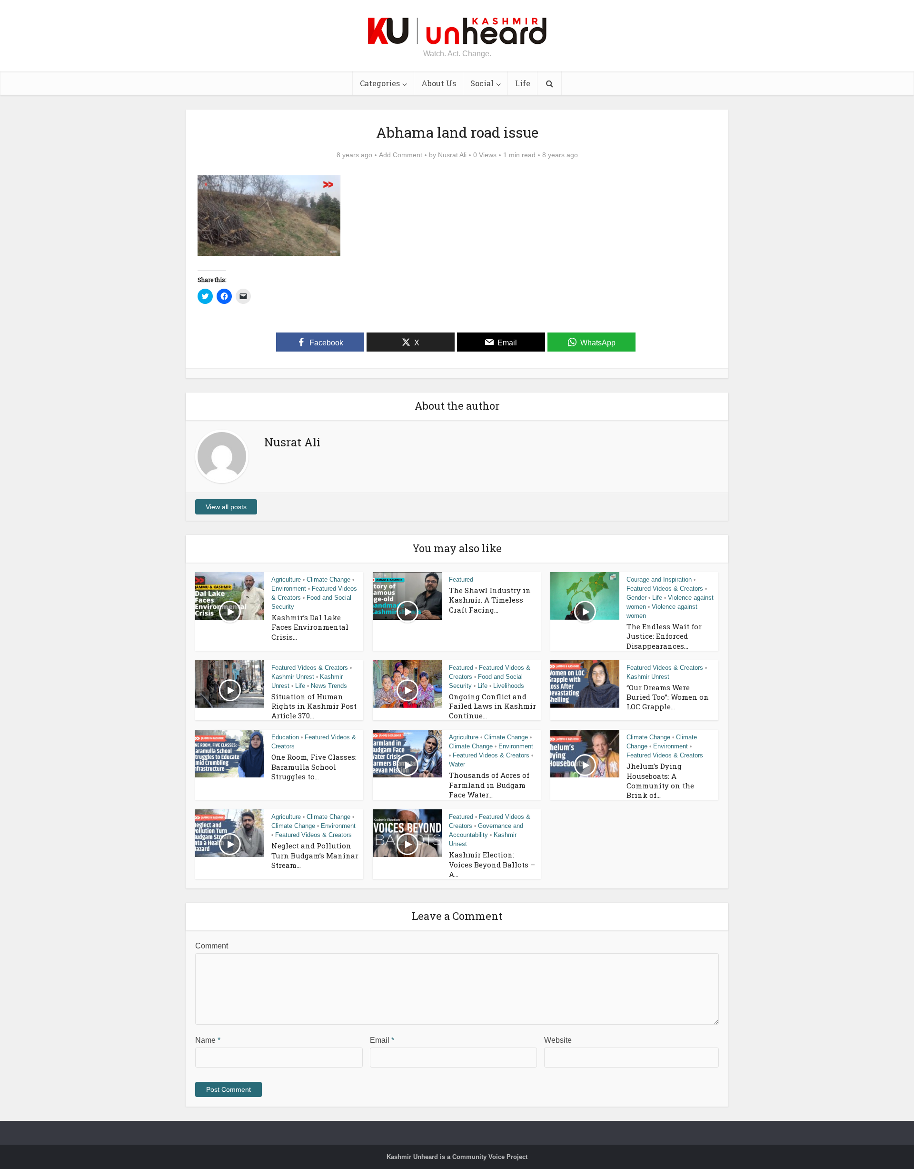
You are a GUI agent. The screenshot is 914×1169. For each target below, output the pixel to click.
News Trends (329, 685)
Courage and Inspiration (659, 579)
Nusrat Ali (452, 155)
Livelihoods (508, 685)
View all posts (226, 507)
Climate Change (328, 579)
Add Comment (400, 155)
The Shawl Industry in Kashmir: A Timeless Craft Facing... (490, 600)
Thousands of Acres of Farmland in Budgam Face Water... (489, 784)
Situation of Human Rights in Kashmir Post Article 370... (314, 706)
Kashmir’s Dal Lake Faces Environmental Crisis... (309, 627)
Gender (636, 597)
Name (207, 1040)
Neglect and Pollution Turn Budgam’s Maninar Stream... (314, 855)
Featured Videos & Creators (664, 588)
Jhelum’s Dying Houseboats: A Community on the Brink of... (660, 780)
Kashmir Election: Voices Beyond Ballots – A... (492, 864)
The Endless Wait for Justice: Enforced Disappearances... (664, 636)
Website (558, 1040)
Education (285, 737)
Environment (288, 588)
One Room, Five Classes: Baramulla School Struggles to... (314, 766)
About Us (438, 83)
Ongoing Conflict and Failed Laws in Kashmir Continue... (492, 706)
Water (457, 764)
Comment (211, 946)
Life (522, 83)
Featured (461, 579)
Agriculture (286, 579)
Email (382, 1040)
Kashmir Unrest (292, 676)
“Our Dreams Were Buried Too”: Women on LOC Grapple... (667, 697)
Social (482, 83)
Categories (380, 83)
